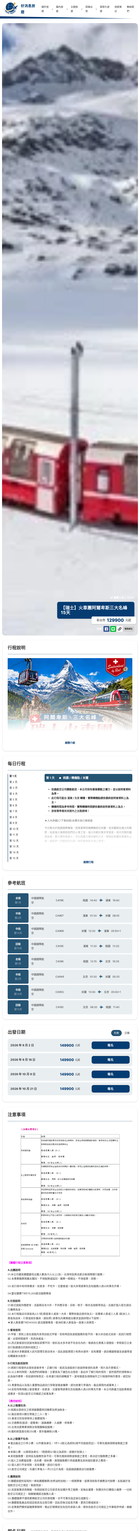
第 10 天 (14, 829)
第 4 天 (13, 793)
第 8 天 (13, 817)
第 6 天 (13, 805)
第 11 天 (13, 834)
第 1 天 (13, 776)
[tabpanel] (70, 1068)
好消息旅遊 (28, 9)
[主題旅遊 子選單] (82, 9)
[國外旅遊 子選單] (52, 9)
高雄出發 (89, 8)
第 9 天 (13, 823)
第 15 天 (14, 858)
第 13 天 (14, 846)
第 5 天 (13, 799)
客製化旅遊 (104, 8)
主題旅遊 (74, 8)
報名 (111, 1045)
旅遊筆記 (118, 8)
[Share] (113, 629)
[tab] (116, 1033)
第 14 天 (14, 852)
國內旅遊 (59, 8)
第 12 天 (14, 840)
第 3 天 (13, 787)
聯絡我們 (130, 8)
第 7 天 (13, 811)
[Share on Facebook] (106, 629)
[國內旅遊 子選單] (67, 9)
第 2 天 (13, 782)
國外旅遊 (45, 8)
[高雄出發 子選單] (96, 9)
